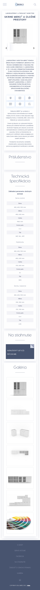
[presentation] (6, 48)
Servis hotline (20, 550)
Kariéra (20, 573)
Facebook (20, 556)
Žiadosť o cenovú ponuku (20, 567)
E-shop (20, 545)
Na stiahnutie (20, 562)
